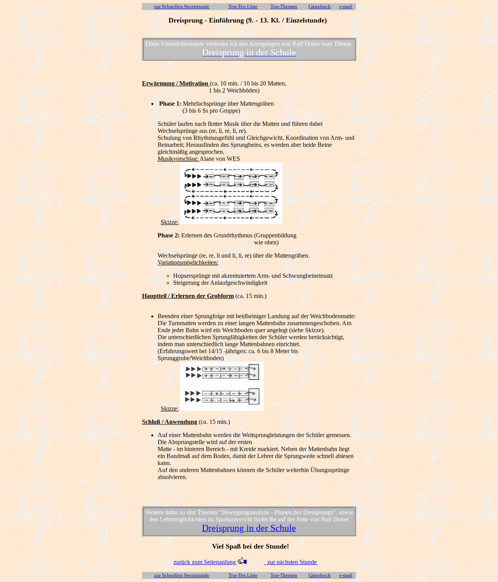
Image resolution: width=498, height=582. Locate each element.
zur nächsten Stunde (291, 562)
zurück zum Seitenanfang (205, 562)
